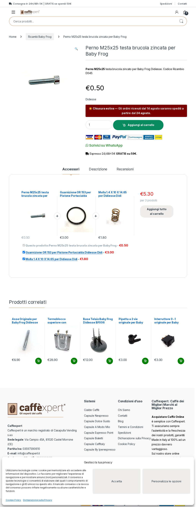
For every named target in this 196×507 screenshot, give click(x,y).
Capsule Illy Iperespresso (99, 449)
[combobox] (92, 21)
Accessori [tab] (70, 169)
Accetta (116, 481)
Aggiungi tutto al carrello (157, 211)
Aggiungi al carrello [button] (36, 361)
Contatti (182, 3)
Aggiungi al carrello (141, 125)
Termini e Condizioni (130, 427)
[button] (76, 49)
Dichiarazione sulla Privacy (37, 500)
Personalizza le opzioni (166, 481)
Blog (120, 421)
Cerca (181, 21)
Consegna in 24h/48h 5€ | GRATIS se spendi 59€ (42, 3)
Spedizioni (166, 3)
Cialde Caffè (91, 409)
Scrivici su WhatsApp (105, 145)
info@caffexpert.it (29, 453)
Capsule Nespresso (96, 415)
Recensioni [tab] (125, 169)
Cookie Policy (13, 500)
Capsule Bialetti (93, 438)
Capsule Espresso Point (98, 432)
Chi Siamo (124, 409)
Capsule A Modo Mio (97, 427)
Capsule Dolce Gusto (97, 421)
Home (12, 36)
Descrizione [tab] (98, 169)
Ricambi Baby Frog (39, 36)
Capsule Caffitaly (94, 444)
